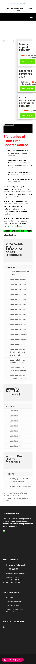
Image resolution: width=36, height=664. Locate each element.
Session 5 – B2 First (18, 299)
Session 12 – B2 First (18, 334)
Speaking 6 (15, 436)
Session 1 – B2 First (18, 279)
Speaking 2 (15, 416)
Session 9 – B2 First (18, 319)
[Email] (24, 4)
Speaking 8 (15, 446)
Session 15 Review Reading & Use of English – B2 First (17, 352)
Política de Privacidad (13, 601)
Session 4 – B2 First (18, 294)
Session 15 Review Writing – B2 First (17, 361)
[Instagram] (15, 4)
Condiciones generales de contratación (15, 610)
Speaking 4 (15, 426)
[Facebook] (12, 4)
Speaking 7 (15, 441)
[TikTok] (21, 4)
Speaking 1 (14, 411)
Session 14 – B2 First (18, 344)
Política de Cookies (12, 605)
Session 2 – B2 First (18, 284)
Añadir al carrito (27, 62)
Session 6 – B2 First (18, 304)
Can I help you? (14, 659)
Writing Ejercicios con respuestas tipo (19, 479)
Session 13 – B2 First (18, 339)
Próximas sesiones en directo (19, 273)
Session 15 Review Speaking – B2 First (18, 376)
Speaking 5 (15, 431)
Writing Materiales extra (20, 486)
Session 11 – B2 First (18, 329)
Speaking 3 (15, 421)
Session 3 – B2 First (18, 289)
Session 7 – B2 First (18, 309)
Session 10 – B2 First (18, 324)
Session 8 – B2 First (18, 314)
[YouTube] (18, 4)
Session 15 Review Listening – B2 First (18, 369)
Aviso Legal (9, 597)
